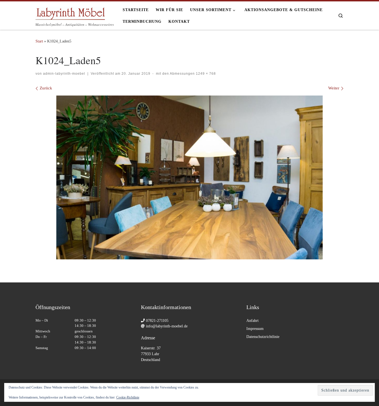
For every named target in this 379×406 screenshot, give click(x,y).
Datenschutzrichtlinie (262, 337)
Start (39, 41)
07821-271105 (157, 321)
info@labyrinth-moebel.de (167, 326)
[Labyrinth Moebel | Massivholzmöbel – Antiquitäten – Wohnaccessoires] (70, 11)
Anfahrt (252, 321)
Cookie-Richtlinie (127, 397)
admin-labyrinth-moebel (64, 74)
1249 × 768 (205, 74)
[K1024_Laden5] (189, 178)
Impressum (255, 329)
